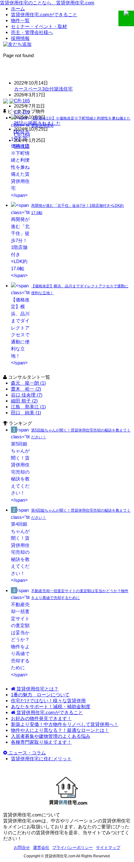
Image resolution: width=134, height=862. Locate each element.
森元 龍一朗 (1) (28, 383)
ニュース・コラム (26, 752)
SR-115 (21, 146)
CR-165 (22, 100)
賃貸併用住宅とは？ (37, 688)
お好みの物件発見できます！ (41, 718)
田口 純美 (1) (26, 412)
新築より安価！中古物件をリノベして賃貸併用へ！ (64, 724)
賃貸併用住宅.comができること (44, 14)
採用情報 (20, 38)
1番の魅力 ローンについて (40, 694)
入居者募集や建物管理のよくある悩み (50, 736)
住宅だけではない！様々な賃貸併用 (48, 700)
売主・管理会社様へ (32, 32)
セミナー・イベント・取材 (39, 26)
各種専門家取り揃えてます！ (41, 742)
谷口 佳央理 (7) (26, 394)
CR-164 (22, 135)
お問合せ (22, 847)
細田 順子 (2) (24, 400)
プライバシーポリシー (72, 847)
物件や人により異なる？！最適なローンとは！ (60, 730)
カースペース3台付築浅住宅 (43, 88)
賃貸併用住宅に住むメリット (41, 758)
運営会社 (41, 847)
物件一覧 (20, 20)
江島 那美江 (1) (28, 406)
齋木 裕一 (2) (26, 389)
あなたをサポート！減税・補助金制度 (50, 706)
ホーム (18, 8)
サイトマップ (108, 847)
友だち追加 (19, 44)
